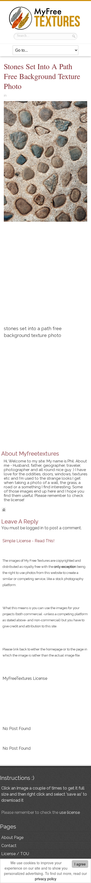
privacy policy (45, 878)
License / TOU (15, 853)
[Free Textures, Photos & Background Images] (45, 18)
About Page (12, 837)
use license (69, 812)
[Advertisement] (45, 275)
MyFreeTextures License (25, 678)
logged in (34, 527)
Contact (8, 845)
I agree (80, 864)
